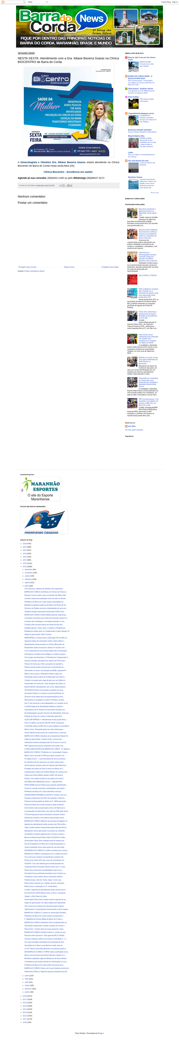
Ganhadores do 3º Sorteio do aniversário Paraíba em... (45, 710)
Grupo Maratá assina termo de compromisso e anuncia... (45, 733)
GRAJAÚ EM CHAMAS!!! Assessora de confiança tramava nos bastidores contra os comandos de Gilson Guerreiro (148, 234)
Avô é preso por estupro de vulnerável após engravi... (44, 906)
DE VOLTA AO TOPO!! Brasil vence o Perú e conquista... (45, 893)
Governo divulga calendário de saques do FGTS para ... (45, 661)
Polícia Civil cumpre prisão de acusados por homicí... (44, 779)
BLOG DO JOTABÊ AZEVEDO (139, 130)
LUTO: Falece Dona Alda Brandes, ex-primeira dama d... (45, 949)
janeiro (27, 992)
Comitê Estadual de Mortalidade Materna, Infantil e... (44, 706)
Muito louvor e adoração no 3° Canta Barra (40, 886)
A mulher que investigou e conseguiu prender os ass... (45, 621)
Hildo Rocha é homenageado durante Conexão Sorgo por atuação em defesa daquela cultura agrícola (148, 257)
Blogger (101, 1033)
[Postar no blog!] (63, 185)
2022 (25, 557)
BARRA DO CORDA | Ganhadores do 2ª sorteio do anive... (46, 854)
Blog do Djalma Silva (136, 136)
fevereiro (28, 989)
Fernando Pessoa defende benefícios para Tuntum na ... (45, 873)
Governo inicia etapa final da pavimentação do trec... (44, 697)
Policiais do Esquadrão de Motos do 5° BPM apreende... (45, 801)
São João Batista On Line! (138, 161)
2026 (25, 544)
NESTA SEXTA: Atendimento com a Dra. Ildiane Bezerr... (45, 687)
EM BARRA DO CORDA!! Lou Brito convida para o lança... (46, 850)
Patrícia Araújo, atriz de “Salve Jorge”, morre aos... (43, 880)
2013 (25, 1012)
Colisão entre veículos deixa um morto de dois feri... (44, 625)
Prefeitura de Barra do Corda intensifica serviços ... (43, 792)
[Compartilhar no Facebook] (68, 185)
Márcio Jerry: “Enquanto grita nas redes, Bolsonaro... (44, 729)
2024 (25, 550)
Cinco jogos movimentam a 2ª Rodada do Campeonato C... (46, 657)
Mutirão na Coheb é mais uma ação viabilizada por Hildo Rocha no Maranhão (148, 361)
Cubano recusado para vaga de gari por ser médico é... (45, 680)
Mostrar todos (155, 192)
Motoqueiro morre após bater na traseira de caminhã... (45, 831)
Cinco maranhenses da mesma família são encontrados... (46, 651)
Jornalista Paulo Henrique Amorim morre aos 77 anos (44, 867)
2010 (25, 1022)
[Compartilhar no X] (65, 185)
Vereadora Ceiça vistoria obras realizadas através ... (44, 877)
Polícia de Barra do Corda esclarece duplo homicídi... (44, 805)
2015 (25, 1006)
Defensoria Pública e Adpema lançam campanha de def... (46, 972)
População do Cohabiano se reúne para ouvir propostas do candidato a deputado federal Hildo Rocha (148, 382)
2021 (25, 560)
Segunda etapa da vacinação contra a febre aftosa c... (44, 641)
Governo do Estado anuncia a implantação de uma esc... (45, 608)
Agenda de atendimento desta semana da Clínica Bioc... (45, 824)
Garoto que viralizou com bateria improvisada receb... (44, 818)
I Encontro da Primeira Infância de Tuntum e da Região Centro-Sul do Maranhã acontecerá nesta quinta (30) (148, 183)
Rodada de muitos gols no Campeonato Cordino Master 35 (46, 631)
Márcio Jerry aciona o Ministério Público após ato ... (43, 674)
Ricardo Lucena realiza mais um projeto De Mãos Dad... (45, 595)
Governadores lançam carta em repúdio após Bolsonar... (45, 765)
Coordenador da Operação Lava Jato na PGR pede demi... (46, 811)
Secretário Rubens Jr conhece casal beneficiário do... (44, 693)
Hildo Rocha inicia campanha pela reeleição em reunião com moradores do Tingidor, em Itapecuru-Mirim (148, 339)
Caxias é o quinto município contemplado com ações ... (45, 788)
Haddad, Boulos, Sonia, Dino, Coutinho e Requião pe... (45, 628)
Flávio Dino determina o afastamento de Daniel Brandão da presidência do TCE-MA (148, 315)
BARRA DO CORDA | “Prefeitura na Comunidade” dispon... (46, 752)
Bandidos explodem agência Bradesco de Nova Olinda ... (46, 958)
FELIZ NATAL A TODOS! (148, 275)
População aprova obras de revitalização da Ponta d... (45, 677)
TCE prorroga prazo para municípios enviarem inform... (45, 814)
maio (27, 979)
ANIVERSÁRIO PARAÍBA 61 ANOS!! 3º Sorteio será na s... (46, 795)
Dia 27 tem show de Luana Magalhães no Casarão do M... (46, 703)
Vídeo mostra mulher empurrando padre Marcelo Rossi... (46, 827)
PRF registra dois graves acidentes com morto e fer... (44, 746)
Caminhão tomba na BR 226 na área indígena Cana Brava (46, 726)
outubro (28, 576)
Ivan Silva (132, 426)
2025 (25, 547)
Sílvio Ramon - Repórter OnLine (140, 89)
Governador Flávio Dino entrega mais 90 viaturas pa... (44, 841)
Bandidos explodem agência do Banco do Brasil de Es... (45, 605)
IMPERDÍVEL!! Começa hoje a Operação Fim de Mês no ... (46, 638)
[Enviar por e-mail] (60, 185)
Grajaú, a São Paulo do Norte (35, 896)
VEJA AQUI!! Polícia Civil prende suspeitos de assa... (44, 690)
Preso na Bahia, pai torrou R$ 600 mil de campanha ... (45, 723)
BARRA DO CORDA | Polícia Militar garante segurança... (45, 615)
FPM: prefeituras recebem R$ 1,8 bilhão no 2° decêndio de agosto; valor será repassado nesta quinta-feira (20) (148, 293)
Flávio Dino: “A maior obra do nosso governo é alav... (44, 929)
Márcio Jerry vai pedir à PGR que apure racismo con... (44, 756)
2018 (25, 996)
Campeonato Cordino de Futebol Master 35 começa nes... (46, 772)
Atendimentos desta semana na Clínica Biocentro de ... (45, 644)
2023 (25, 554)
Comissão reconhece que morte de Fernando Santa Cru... (46, 618)
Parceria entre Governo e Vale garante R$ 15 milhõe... (45, 935)
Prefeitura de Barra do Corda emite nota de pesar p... (44, 965)
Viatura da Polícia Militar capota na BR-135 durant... (44, 775)
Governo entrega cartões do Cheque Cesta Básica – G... (45, 939)
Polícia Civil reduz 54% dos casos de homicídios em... (44, 860)
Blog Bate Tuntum (135, 177)
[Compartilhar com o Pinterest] (71, 185)
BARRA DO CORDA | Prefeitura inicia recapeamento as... (46, 922)
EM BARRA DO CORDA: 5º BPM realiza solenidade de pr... (46, 952)
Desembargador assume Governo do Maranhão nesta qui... (47, 713)
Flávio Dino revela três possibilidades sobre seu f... (43, 870)
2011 (25, 1019)
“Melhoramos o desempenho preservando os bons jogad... (46, 909)
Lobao (130, 152)
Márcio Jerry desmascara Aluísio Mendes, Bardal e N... (45, 955)
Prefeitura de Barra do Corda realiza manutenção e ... (44, 916)
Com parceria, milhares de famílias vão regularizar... (44, 589)
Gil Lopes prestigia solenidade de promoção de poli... (44, 942)
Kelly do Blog (133, 97)
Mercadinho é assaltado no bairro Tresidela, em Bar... (44, 700)
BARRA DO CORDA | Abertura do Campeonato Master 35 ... (47, 736)
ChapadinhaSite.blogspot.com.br (141, 113)
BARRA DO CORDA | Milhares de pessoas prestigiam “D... (46, 821)
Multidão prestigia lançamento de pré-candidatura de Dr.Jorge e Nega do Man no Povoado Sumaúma (148, 142)
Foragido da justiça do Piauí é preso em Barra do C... (44, 769)
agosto (27, 583)
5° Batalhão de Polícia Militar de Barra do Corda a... (44, 919)
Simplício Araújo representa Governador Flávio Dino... (44, 612)
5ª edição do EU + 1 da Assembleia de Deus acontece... (45, 759)
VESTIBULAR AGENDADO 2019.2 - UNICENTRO (43, 782)
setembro (28, 579)
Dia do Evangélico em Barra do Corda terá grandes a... (45, 844)
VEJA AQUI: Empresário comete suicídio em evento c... (45, 926)
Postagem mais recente (27, 267)
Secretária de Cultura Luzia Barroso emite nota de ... (44, 945)
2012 (25, 1016)
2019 (25, 567)
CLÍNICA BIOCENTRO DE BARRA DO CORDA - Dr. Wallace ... (47, 749)
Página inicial (69, 267)
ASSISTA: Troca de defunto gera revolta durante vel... (44, 864)
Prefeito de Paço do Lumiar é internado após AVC (43, 716)
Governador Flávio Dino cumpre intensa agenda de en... (45, 900)
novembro (29, 573)
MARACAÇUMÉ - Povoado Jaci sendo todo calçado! (147, 64)
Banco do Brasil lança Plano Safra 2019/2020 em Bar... (45, 837)
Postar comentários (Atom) (34, 271)
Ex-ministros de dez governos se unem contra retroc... (44, 762)
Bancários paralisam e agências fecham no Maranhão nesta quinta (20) (147, 212)
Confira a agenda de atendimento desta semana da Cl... (45, 890)
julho (27, 586)
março (27, 985)
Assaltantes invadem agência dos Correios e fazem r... (45, 834)
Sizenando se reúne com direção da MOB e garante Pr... (45, 671)
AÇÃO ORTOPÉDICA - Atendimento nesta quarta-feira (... (46, 720)
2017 (25, 999)
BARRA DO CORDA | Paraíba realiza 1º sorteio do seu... (45, 932)
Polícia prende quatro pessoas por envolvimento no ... (44, 667)
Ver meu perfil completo (134, 430)
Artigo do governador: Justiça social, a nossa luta (43, 739)
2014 (25, 1009)
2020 (25, 563)
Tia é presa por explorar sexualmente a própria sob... (44, 857)
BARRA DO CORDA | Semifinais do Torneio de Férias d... (46, 592)
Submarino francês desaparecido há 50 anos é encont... (45, 742)
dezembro (29, 570)
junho (27, 976)
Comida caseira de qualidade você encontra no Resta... (45, 598)
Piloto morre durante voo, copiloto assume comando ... (45, 883)
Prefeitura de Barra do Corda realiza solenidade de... (44, 602)
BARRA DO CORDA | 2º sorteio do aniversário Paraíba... (45, 913)
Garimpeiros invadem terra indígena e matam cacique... (45, 654)
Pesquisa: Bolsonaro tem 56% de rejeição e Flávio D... (45, 798)
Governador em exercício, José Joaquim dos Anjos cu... (45, 684)
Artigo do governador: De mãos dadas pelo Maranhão (44, 903)
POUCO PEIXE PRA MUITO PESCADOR (142, 132)
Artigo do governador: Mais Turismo (38, 634)
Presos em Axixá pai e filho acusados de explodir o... (44, 664)
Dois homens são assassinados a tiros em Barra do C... (45, 808)
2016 (25, 1003)
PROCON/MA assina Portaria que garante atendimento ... (46, 785)
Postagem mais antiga (110, 267)
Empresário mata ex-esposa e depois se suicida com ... (45, 648)
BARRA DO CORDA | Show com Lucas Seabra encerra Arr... (47, 968)
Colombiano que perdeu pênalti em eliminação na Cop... (46, 962)
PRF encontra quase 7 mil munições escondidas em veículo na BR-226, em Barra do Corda (141, 83)
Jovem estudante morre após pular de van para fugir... (44, 847)
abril (27, 982)
